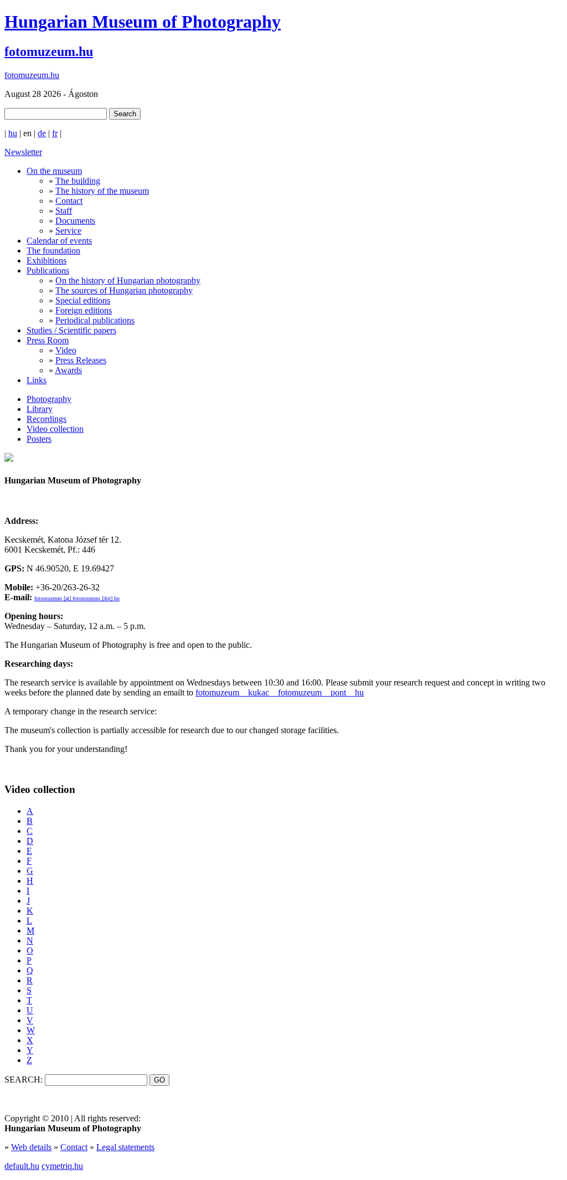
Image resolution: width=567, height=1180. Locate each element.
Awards (68, 370)
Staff (63, 210)
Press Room (48, 340)
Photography (49, 399)
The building (77, 180)
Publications (48, 270)
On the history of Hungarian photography (127, 280)
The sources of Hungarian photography (124, 290)
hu (12, 133)
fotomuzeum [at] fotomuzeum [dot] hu (77, 598)
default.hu (21, 1166)
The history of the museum (102, 190)
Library (40, 409)
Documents (75, 220)
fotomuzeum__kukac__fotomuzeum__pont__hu (279, 692)
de (42, 133)
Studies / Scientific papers (71, 330)
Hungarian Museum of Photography (142, 22)
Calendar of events (59, 240)
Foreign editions (83, 310)
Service (68, 230)
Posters (39, 439)
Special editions (82, 300)
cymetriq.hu (62, 1166)
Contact (69, 200)
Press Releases (80, 360)
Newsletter (23, 152)
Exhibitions (46, 260)
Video (65, 350)
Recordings (46, 419)
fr (55, 133)
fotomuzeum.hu (48, 51)
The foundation (53, 250)
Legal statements (125, 1147)
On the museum (54, 171)
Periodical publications (95, 320)
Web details (31, 1147)
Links (37, 380)
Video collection (55, 429)
